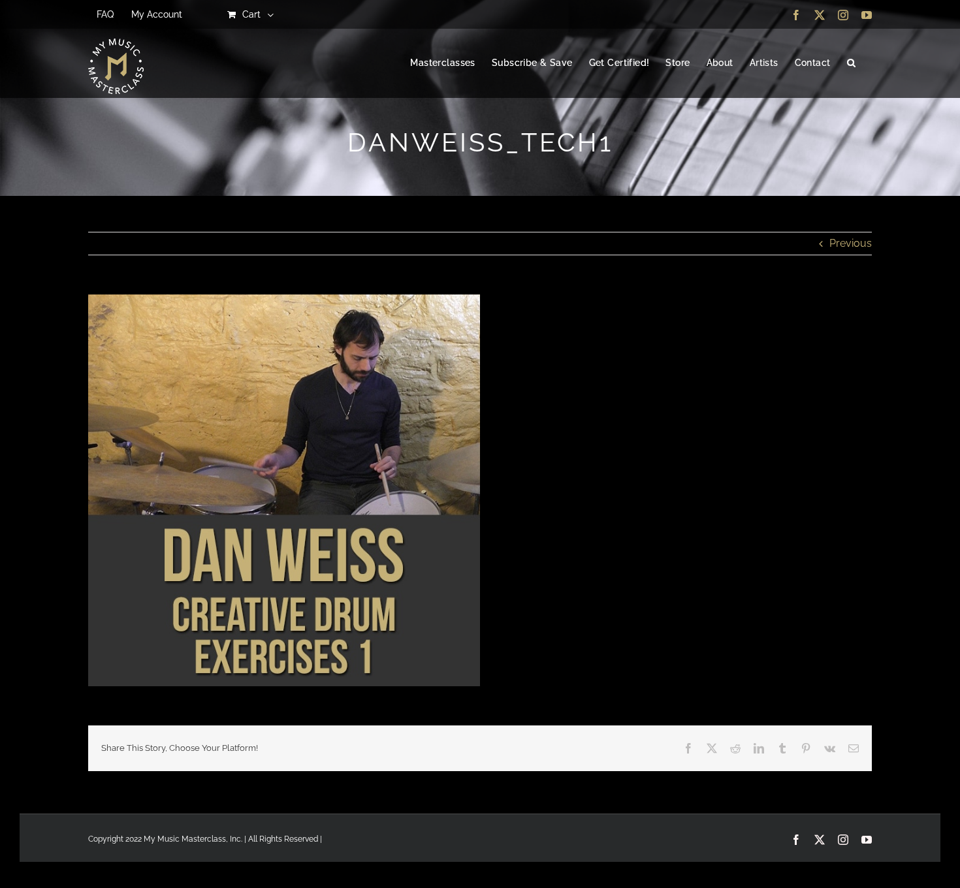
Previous (850, 243)
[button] (851, 63)
